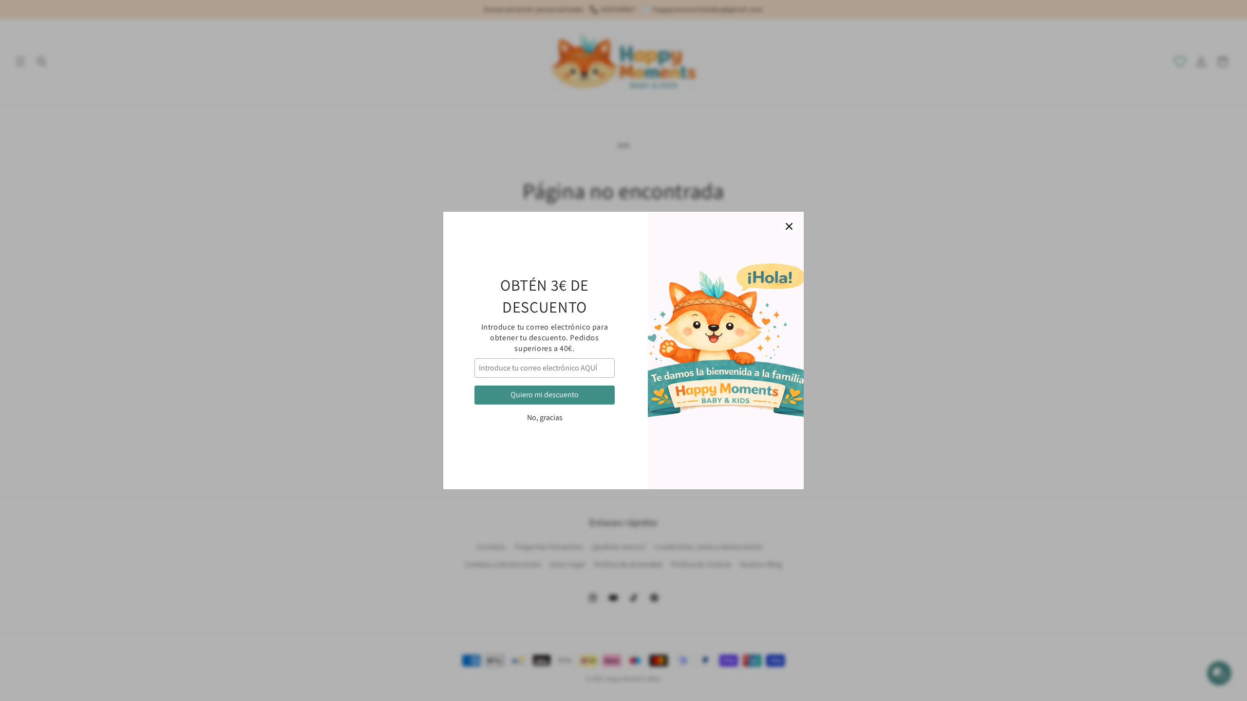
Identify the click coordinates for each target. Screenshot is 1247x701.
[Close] (789, 226)
